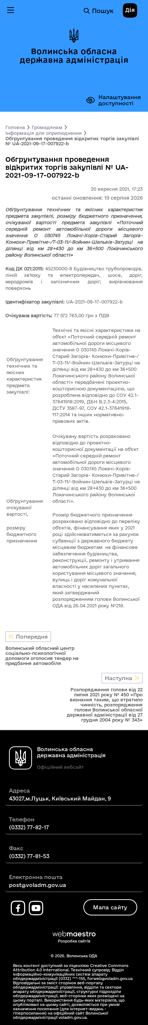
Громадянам (47, 127)
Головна (15, 127)
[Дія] (130, 10)
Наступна (118, 678)
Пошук (103, 10)
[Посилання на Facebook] (18, 908)
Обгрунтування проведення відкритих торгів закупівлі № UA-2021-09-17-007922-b (72, 141)
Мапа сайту (110, 907)
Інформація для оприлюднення (43, 133)
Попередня (32, 637)
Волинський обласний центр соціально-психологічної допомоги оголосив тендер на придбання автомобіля (42, 655)
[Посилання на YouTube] (36, 908)
